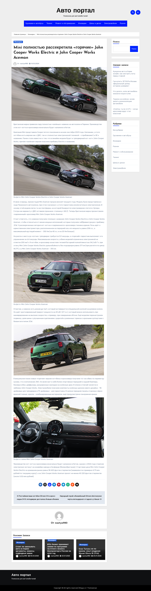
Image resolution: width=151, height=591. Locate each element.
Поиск (116, 42)
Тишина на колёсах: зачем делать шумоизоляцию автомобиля (124, 101)
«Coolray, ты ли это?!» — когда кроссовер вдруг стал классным (125, 111)
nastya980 (24, 64)
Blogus (81, 588)
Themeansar (92, 588)
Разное (123, 23)
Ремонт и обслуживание (65, 23)
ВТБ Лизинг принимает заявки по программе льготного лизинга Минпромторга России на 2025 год (59, 549)
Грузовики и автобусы (34, 23)
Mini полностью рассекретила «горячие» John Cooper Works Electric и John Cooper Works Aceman (58, 53)
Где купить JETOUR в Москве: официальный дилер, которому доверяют (125, 83)
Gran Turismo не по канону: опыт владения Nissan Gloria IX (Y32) (89, 551)
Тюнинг (49, 23)
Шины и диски (95, 23)
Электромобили (110, 23)
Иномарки (82, 23)
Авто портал (75, 11)
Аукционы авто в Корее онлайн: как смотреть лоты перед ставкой (124, 73)
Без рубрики (118, 130)
